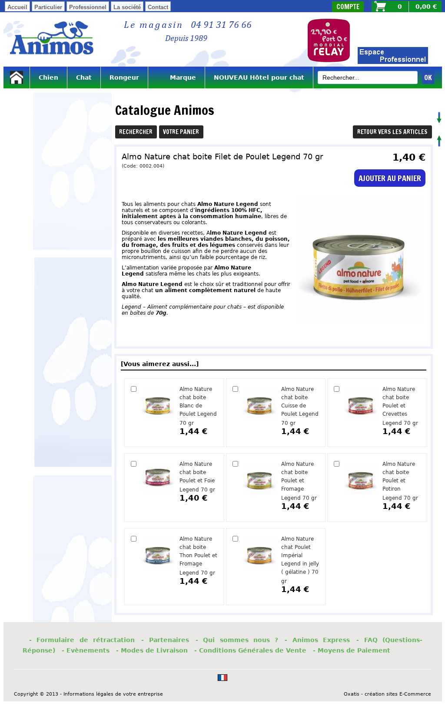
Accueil (17, 7)
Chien (48, 77)
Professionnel (87, 7)
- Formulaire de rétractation (82, 639)
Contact (158, 7)
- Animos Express (317, 639)
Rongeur (124, 77)
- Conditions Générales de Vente (250, 650)
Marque (176, 77)
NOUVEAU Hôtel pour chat (259, 77)
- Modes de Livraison (152, 650)
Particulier (48, 7)
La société (127, 7)
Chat (84, 77)
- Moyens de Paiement (351, 650)
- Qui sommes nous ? (237, 639)
